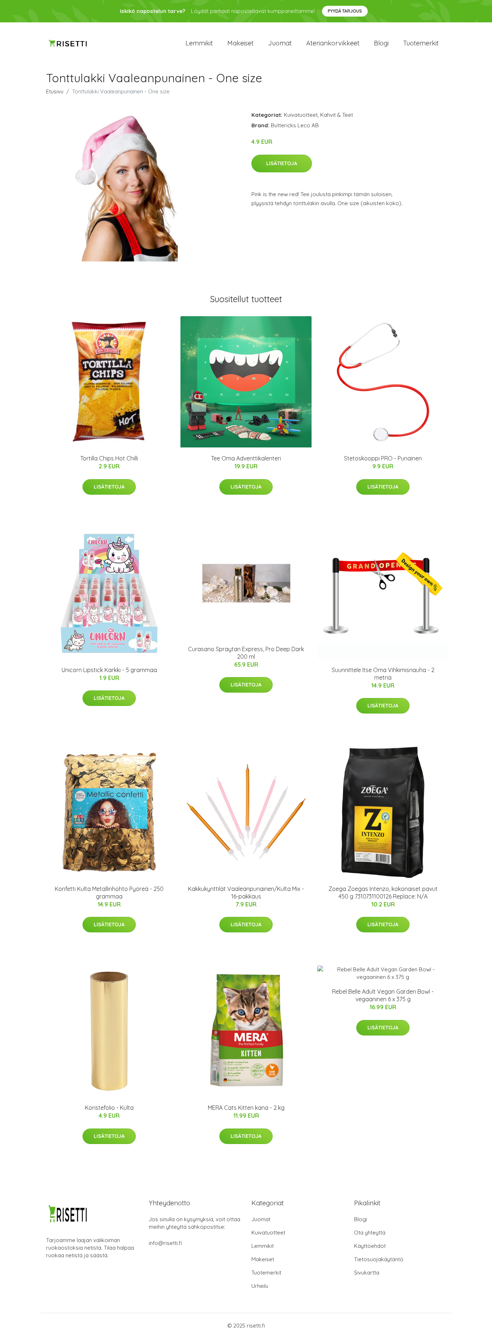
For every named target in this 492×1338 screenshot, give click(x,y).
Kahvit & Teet (336, 114)
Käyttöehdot (370, 1245)
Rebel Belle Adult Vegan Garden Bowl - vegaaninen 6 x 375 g (383, 995)
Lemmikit (199, 43)
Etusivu (54, 91)
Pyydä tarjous (345, 11)
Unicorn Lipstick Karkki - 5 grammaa (109, 670)
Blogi (381, 43)
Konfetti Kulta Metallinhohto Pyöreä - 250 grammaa (109, 892)
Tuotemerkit (421, 43)
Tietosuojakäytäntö (378, 1259)
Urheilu (259, 1285)
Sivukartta (366, 1272)
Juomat (280, 43)
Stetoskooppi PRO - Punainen (383, 458)
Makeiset (240, 43)
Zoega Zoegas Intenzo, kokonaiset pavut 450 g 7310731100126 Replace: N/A (383, 892)
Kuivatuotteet (301, 114)
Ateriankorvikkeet (332, 43)
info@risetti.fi (165, 1243)
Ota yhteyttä (369, 1232)
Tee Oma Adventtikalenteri (246, 458)
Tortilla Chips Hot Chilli (109, 458)
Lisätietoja (281, 163)
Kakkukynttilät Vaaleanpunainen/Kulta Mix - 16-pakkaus (246, 892)
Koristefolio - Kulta (109, 1107)
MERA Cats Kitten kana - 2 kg (246, 1107)
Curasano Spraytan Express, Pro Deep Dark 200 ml (246, 652)
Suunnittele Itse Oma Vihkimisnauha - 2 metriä (383, 673)
